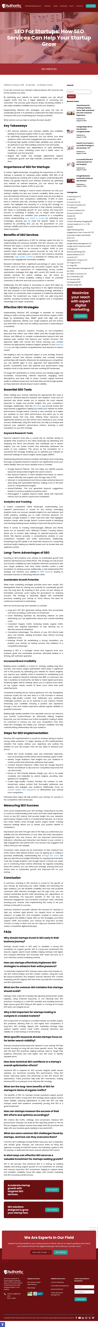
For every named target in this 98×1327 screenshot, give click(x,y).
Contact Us (79, 6)
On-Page (72, 265)
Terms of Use (40, 1318)
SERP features (45, 572)
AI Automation (74, 197)
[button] (2, 1324)
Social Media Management (60, 1286)
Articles (55, 6)
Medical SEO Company (77, 260)
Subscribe (80, 1299)
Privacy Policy (31, 1318)
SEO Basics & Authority (77, 274)
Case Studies (63, 6)
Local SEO (72, 257)
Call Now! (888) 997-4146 (14, 1295)
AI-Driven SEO (73, 202)
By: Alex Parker (30, 85)
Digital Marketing (75, 230)
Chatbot (71, 219)
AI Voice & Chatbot (76, 210)
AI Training (72, 208)
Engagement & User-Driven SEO (80, 232)
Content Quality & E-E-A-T (78, 224)
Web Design (31, 1288)
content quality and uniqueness (22, 790)
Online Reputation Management (80, 268)
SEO (70, 271)
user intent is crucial (34, 218)
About (71, 6)
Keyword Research (75, 254)
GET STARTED (91, 6)
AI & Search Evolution (76, 205)
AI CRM (71, 199)
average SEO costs (50, 855)
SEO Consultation (75, 276)
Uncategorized (74, 282)
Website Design (74, 285)
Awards (71, 216)
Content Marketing (57, 1282)
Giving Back (72, 241)
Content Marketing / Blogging (79, 221)
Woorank (37, 406)
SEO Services (49, 69)
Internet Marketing (76, 252)
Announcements (74, 213)
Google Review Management (79, 243)
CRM (70, 227)
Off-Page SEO (74, 263)
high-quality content (24, 257)
